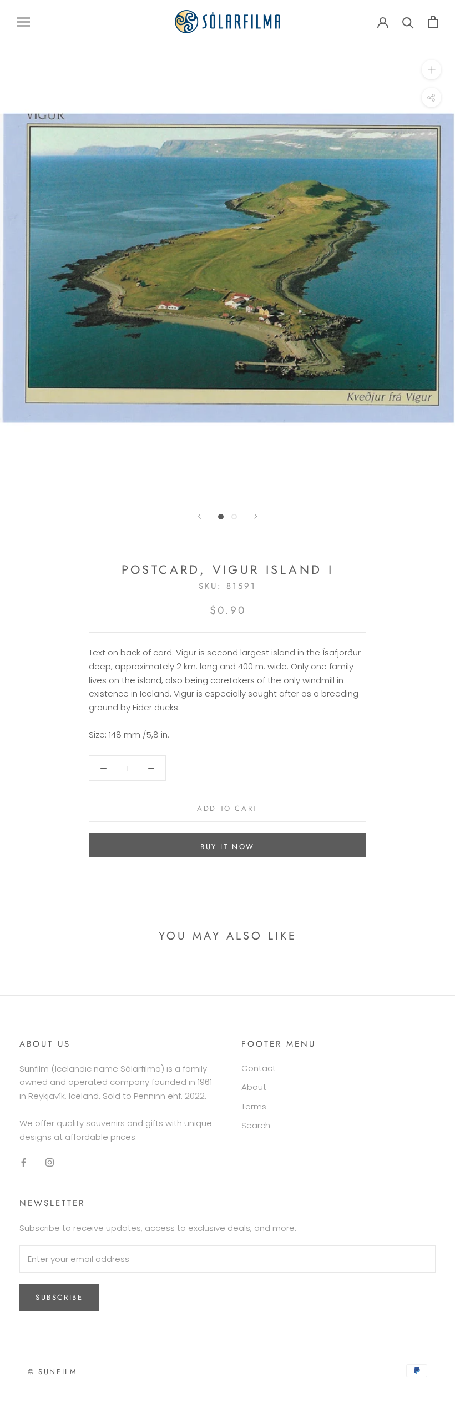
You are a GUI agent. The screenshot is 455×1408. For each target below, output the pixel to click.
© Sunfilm (52, 1371)
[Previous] (199, 516)
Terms (253, 1106)
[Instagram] (50, 1162)
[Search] (408, 22)
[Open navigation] (23, 21)
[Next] (255, 516)
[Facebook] (23, 1162)
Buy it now (227, 846)
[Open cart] (433, 22)
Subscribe (59, 1297)
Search (255, 1125)
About (253, 1087)
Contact (258, 1068)
